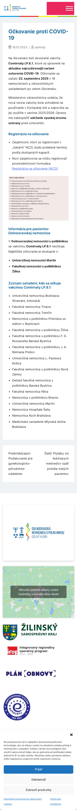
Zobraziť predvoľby (39, 790)
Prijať (38, 769)
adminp (40, 47)
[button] (71, 735)
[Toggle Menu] (69, 8)
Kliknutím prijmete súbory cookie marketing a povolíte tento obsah (38, 592)
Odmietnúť (38, 779)
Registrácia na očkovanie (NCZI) (35, 168)
